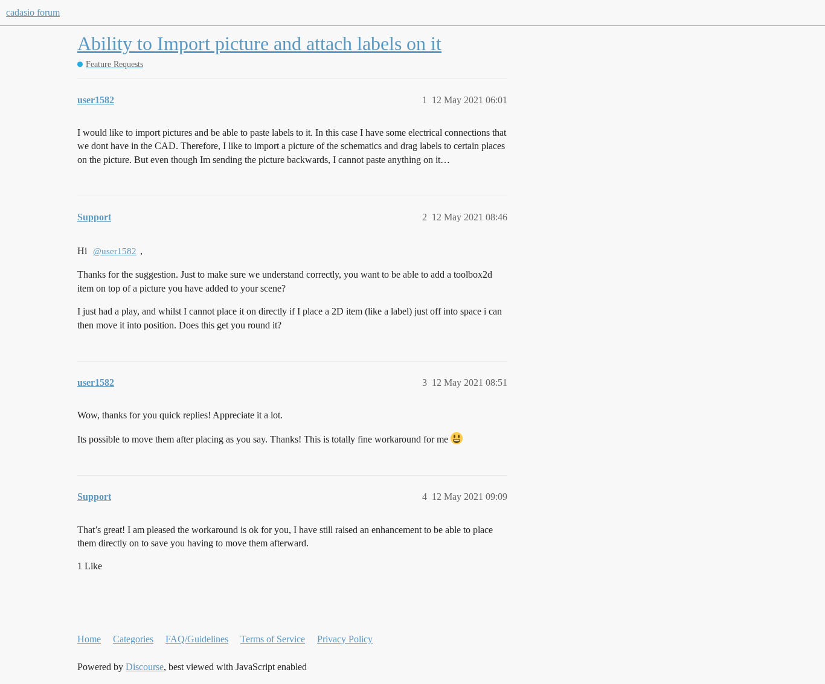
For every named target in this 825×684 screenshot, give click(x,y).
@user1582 (114, 251)
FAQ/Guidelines (196, 639)
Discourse (145, 667)
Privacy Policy (345, 639)
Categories (133, 639)
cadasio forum (33, 12)
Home (89, 639)
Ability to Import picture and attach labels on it (259, 43)
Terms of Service (272, 639)
